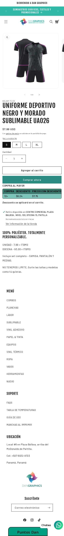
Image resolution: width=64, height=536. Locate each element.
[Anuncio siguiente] (58, 11)
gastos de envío (12, 133)
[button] (6, 21)
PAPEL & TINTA (15, 337)
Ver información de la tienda (21, 223)
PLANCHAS (13, 307)
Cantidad (6, 152)
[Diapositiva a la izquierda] (24, 94)
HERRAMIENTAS (15, 374)
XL (37, 144)
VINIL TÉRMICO (15, 352)
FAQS (9, 402)
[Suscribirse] (49, 508)
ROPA (10, 359)
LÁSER (10, 315)
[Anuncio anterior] (6, 11)
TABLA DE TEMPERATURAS (21, 410)
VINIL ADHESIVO (15, 329)
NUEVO (10, 381)
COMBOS (11, 300)
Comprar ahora (32, 179)
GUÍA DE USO (14, 417)
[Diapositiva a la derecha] (39, 94)
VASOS (10, 366)
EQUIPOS (11, 344)
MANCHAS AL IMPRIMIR (19, 424)
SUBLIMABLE (14, 322)
